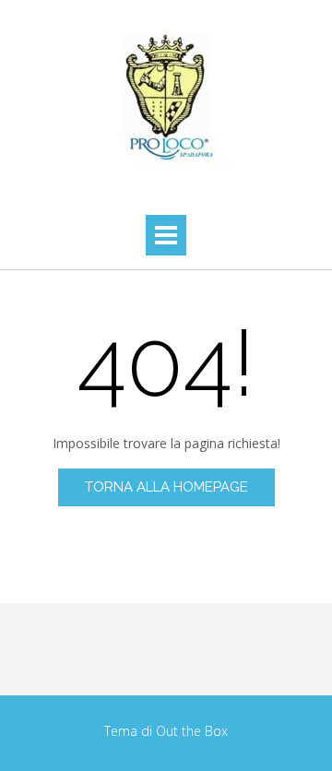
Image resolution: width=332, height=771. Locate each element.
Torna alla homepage (166, 487)
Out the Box (192, 731)
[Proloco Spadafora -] (166, 98)
